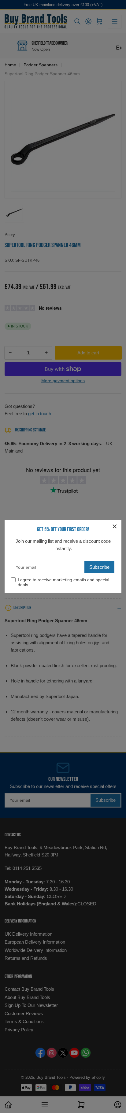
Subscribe (99, 567)
